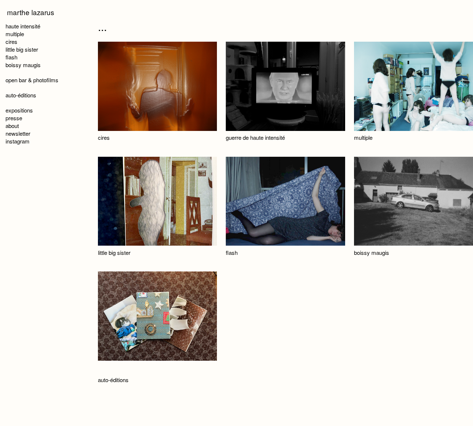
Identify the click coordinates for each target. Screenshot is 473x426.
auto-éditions (113, 380)
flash (232, 252)
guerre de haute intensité (255, 137)
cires (104, 137)
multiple (363, 137)
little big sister (114, 252)
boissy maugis (371, 252)
